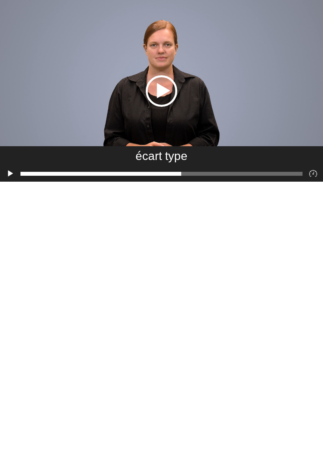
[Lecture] (10, 174)
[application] (161, 91)
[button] (161, 91)
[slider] (161, 174)
